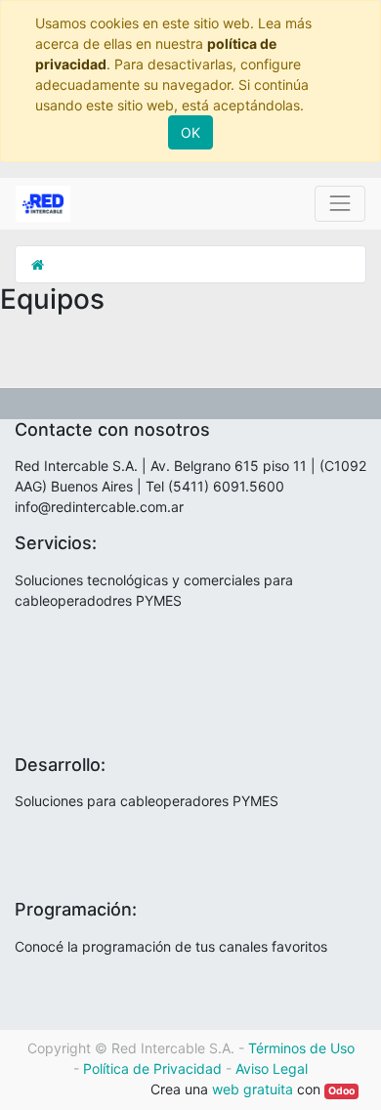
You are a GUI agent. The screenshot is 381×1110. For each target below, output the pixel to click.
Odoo (341, 1091)
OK (190, 132)
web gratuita (252, 1089)
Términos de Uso (301, 1048)
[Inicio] (37, 264)
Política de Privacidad (152, 1068)
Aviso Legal (271, 1068)
